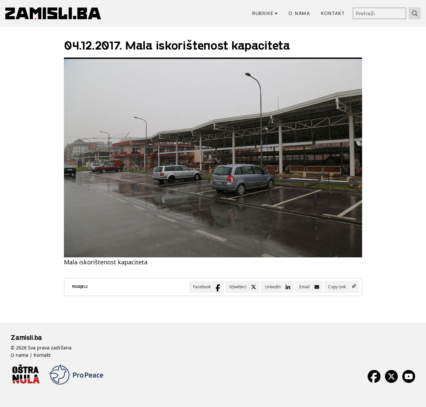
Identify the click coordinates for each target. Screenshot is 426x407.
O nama (299, 13)
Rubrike (265, 13)
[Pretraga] (415, 13)
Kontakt (333, 13)
